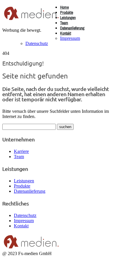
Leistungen (68, 17)
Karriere (21, 151)
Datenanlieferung (72, 28)
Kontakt (65, 33)
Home (64, 7)
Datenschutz (36, 43)
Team (64, 22)
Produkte (66, 12)
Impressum (70, 38)
